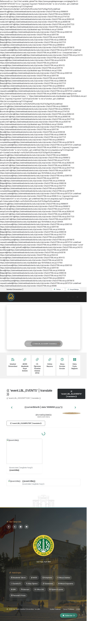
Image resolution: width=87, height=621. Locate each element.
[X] (15, 527)
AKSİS (35, 577)
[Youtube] (26, 527)
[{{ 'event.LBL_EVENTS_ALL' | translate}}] (43, 501)
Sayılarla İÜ (17, 583)
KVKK (78, 609)
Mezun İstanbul (64, 577)
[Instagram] (20, 527)
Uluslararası (49, 583)
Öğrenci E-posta (57, 589)
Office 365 (40, 589)
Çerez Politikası (68, 609)
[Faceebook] (9, 527)
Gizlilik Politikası (55, 609)
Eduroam (26, 589)
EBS (14, 589)
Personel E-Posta (19, 595)
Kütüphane (48, 577)
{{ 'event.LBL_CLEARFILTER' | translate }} (26, 423)
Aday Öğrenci (33, 583)
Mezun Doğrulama (66, 583)
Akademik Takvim (19, 577)
